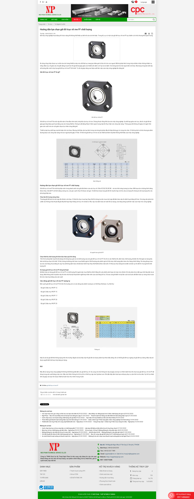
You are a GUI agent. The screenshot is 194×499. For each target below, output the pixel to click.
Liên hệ (42, 481)
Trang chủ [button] (43, 19)
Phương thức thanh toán (107, 481)
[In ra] (149, 33)
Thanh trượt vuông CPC (77, 471)
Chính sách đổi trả (105, 484)
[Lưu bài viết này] (152, 33)
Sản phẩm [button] (65, 19)
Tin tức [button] (76, 19)
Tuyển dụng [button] (87, 19)
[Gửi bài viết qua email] (146, 33)
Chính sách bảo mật (106, 474)
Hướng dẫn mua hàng (107, 478)
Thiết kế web (104, 494)
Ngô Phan (96, 494)
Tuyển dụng (44, 478)
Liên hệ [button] (98, 19)
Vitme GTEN (74, 474)
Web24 (113, 494)
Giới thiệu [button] (54, 19)
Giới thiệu (43, 471)
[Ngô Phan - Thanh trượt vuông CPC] (50, 11)
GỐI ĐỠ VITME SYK (76, 478)
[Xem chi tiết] (132, 2)
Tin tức (42, 474)
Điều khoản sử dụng (106, 471)
